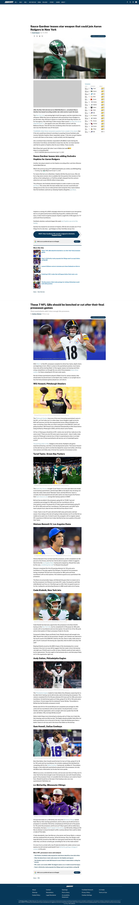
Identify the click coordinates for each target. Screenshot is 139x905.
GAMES (58, 2)
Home (34, 291)
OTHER (51, 2)
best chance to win (42, 496)
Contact (48, 890)
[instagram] (133, 2)
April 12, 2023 (60, 152)
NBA (25, 2)
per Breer (36, 185)
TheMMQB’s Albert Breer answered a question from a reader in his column (55, 131)
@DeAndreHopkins (58, 168)
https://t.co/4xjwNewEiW (40, 150)
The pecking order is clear (41, 443)
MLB (20, 2)
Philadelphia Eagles (42, 693)
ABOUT (63, 2)
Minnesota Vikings (68, 819)
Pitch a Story (66, 892)
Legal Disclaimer (51, 895)
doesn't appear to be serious (55, 828)
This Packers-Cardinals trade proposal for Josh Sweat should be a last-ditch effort (57, 855)
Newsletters (49, 892)
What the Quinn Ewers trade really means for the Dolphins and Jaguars (53, 858)
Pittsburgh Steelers (42, 418)
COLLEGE (44, 2)
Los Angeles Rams (48, 563)
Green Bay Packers (41, 488)
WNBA (39, 2)
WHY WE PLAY (32, 2)
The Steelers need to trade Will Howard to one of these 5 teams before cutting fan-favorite (57, 861)
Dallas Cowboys (52, 765)
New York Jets (40, 115)
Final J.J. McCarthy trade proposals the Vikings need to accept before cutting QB (56, 867)
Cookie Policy (36, 895)
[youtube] (136, 2)
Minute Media (25, 901)
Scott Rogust (36, 32)
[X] (130, 2)
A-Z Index (102, 890)
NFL (16, 2)
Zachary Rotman (36, 314)
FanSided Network (87, 890)
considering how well (47, 565)
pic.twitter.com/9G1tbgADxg (72, 168)
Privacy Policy (86, 892)
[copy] (42, 36)
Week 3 (38, 364)
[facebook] (127, 2)
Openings (65, 890)
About (34, 890)
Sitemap (34, 892)
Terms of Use (103, 892)
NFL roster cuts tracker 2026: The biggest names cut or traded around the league (57, 864)
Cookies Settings (87, 895)
